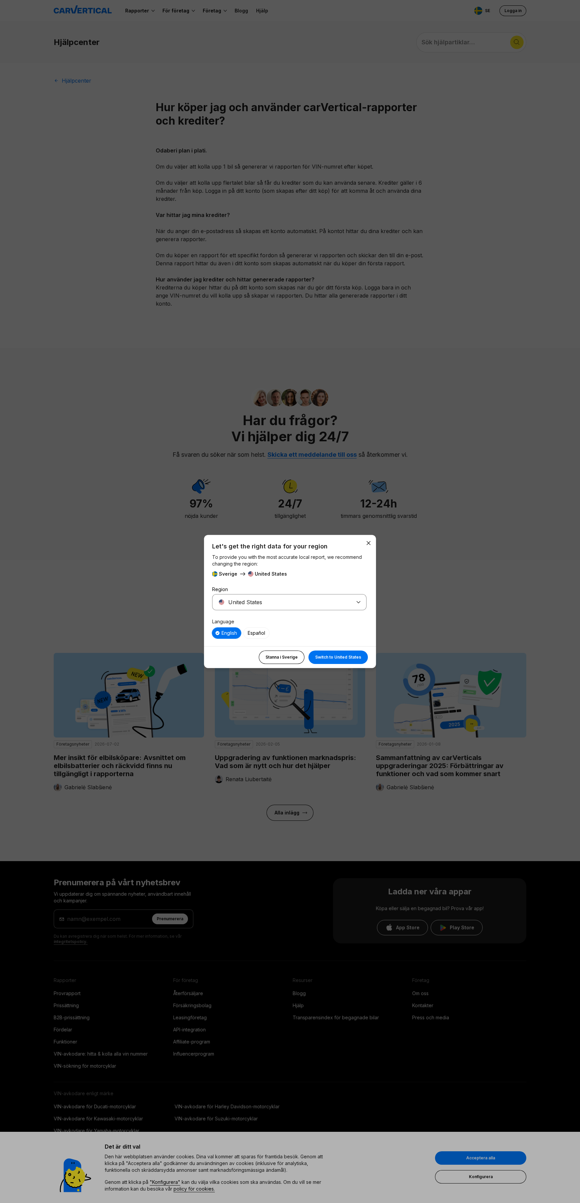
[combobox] (281, 602)
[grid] (289, 633)
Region (220, 589)
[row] (226, 633)
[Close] (368, 543)
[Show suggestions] (358, 602)
